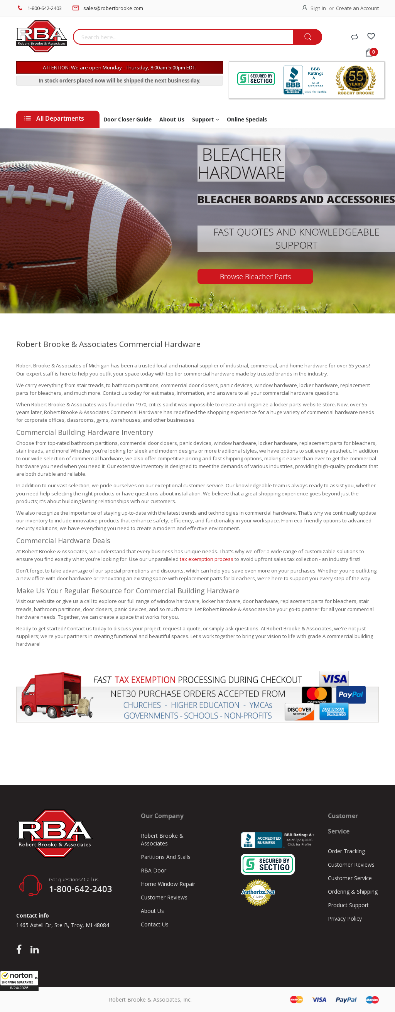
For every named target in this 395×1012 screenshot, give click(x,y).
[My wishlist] (371, 37)
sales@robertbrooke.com (113, 8)
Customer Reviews (164, 897)
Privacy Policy (345, 918)
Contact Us (155, 924)
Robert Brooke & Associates (162, 839)
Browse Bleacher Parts (255, 276)
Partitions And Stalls (166, 856)
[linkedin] (34, 950)
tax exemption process (206, 559)
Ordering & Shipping (353, 891)
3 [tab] (204, 304)
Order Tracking (346, 851)
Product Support (348, 905)
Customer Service (350, 878)
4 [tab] (211, 304)
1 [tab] (184, 304)
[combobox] (183, 37)
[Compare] (354, 37)
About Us (152, 910)
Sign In (318, 8)
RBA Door (153, 870)
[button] (19, 980)
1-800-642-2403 (44, 8)
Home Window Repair (168, 883)
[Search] (307, 37)
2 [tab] (194, 304)
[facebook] (20, 950)
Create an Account (357, 8)
